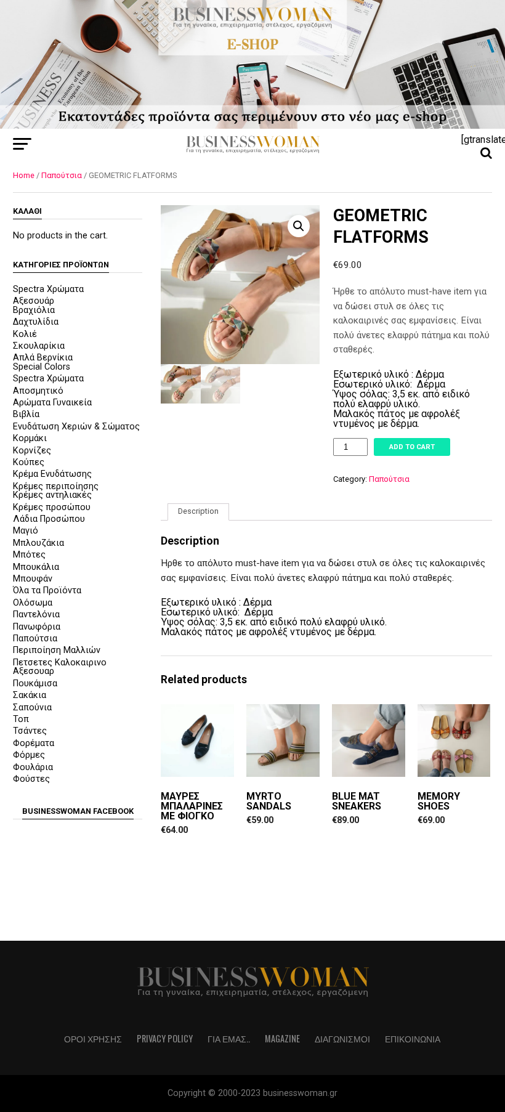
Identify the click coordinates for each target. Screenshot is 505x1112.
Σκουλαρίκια (39, 346)
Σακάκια (29, 695)
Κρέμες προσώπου (52, 507)
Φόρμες (29, 755)
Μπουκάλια (36, 567)
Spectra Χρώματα (48, 289)
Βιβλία (26, 414)
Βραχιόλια (34, 310)
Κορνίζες (32, 450)
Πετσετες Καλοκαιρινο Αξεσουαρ (60, 666)
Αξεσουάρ (33, 301)
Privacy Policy (165, 1038)
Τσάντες (30, 731)
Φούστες (31, 779)
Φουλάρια (33, 767)
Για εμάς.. (229, 1038)
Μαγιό (25, 531)
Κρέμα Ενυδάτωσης (52, 474)
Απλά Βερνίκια (43, 357)
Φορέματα (33, 743)
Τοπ (21, 719)
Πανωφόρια (36, 627)
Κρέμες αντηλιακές (52, 495)
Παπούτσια (61, 175)
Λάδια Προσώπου (49, 519)
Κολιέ (25, 334)
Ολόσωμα (32, 603)
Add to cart (412, 447)
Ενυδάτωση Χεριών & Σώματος (76, 426)
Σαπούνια (32, 707)
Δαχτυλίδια (36, 322)
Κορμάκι (30, 438)
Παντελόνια (36, 614)
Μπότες (29, 555)
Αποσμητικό (38, 391)
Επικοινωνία (412, 1038)
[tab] (198, 512)
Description (198, 511)
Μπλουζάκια (38, 543)
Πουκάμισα (35, 683)
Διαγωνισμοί (342, 1038)
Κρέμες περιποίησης (56, 486)
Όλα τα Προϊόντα (47, 590)
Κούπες (28, 462)
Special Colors (41, 367)
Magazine (282, 1038)
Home (23, 175)
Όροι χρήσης (93, 1038)
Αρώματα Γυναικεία (52, 402)
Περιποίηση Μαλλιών (56, 650)
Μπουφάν (32, 579)
